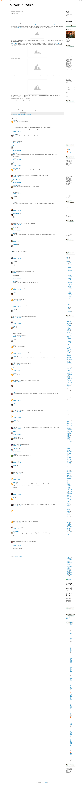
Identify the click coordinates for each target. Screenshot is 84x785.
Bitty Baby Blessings (68, 370)
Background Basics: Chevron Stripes (69, 336)
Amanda (14, 409)
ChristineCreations (16, 250)
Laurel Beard (15, 185)
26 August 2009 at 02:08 (17, 347)
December (69, 262)
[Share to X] (22, 113)
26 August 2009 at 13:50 (17, 545)
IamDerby (14, 465)
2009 (68, 261)
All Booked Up (69, 325)
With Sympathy (69, 562)
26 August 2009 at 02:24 (17, 381)
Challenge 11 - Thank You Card (70, 284)
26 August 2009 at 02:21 (17, 370)
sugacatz (14, 134)
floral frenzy (68, 427)
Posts (68, 87)
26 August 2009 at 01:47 (17, 306)
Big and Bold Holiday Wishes (69, 363)
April (68, 308)
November (69, 264)
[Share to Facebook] (24, 113)
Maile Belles (15, 244)
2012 (68, 257)
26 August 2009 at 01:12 (17, 176)
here (68, 604)
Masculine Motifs (69, 471)
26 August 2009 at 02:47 (17, 400)
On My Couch (69, 480)
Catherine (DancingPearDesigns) (18, 303)
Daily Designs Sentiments (69, 393)
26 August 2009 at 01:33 (17, 278)
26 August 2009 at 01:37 (17, 283)
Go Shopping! (68, 610)
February (69, 311)
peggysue (14, 356)
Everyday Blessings (68, 406)
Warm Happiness (69, 559)
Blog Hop (14, 114)
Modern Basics (69, 478)
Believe (68, 361)
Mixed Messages (69, 476)
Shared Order (69, 505)
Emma (14, 153)
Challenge (68, 384)
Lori (14, 292)
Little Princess (69, 469)
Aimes (69, 149)
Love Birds (68, 470)
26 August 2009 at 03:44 (17, 468)
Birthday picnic (70, 270)
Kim (14, 454)
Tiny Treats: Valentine (68, 548)
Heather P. (15, 420)
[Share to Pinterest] (25, 113)
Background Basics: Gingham (69, 342)
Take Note (68, 528)
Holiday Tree (69, 461)
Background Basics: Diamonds (69, 339)
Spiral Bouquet (69, 514)
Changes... (69, 278)
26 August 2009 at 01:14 (17, 199)
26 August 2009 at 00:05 (17, 159)
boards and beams (68, 377)
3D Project (68, 320)
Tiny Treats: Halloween (68, 546)
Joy (13, 497)
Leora (14, 384)
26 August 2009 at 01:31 (17, 272)
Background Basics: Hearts (69, 344)
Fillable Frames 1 (69, 421)
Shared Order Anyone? (70, 300)
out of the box (69, 484)
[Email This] (20, 113)
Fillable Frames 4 (69, 425)
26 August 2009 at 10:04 (17, 500)
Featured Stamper (68, 417)
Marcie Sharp (15, 320)
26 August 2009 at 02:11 (17, 353)
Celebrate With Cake (70, 294)
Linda (14, 233)
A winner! (69, 279)
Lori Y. (14, 196)
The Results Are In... (69, 272)
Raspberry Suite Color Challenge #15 (31, 24)
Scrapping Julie (15, 162)
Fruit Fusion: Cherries (69, 435)
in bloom (68, 463)
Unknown (14, 508)
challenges (68, 385)
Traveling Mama (15, 179)
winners (68, 561)
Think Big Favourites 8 (69, 539)
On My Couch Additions (69, 483)
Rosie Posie (69, 496)
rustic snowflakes (69, 499)
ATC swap (68, 330)
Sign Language (69, 506)
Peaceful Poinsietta (68, 488)
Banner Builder (69, 352)
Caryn (14, 261)
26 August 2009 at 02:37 (17, 389)
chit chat (68, 386)
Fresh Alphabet (69, 429)
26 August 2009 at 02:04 (17, 336)
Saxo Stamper (15, 531)
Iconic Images (69, 462)
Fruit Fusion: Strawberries (69, 437)
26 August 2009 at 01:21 (17, 241)
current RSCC (57, 43)
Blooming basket (69, 296)
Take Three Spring (68, 530)
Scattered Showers (68, 504)
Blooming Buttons (69, 292)
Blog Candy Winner (69, 287)
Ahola (68, 324)
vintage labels (69, 557)
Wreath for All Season (69, 571)
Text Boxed (68, 534)
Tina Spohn (15, 482)
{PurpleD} (14, 414)
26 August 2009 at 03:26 (17, 451)
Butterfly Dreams (69, 380)
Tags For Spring (69, 526)
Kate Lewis (69, 152)
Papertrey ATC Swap (70, 298)
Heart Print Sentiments (68, 449)
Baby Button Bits (69, 333)
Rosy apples (70, 282)
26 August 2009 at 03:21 (17, 434)
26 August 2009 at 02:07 (17, 342)
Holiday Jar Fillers (68, 456)
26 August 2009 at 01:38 (17, 289)
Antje (14, 392)
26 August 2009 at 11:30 (17, 528)
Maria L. (14, 520)
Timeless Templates (68, 541)
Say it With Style (69, 501)
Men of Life (68, 475)
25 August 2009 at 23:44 (17, 142)
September (69, 267)
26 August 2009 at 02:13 (17, 359)
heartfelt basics (69, 451)
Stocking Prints (69, 517)
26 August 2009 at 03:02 (17, 417)
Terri (14, 426)
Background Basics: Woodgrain (69, 350)
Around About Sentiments (69, 328)
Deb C (14, 145)
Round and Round (68, 498)
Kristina (14, 315)
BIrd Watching (69, 367)
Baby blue (69, 290)
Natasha (14, 476)
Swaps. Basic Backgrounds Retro (69, 524)
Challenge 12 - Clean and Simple (70, 276)
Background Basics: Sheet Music (69, 348)
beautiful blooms (69, 357)
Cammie (14, 227)
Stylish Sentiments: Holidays (69, 522)
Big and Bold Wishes (69, 365)
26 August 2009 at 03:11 (17, 428)
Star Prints (68, 516)
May (68, 307)
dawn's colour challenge (19, 114)
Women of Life (69, 564)
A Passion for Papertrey (22, 5)
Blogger (46, 782)
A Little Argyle (69, 323)
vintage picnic (69, 558)
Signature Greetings (68, 511)
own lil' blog (19, 27)
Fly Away (68, 428)
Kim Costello (15, 503)
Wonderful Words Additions (69, 567)
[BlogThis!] (21, 113)
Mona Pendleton (15, 298)
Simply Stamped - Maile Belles (71, 733)
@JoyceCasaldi (15, 168)
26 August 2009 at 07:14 (17, 488)
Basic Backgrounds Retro (69, 355)
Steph (14, 362)
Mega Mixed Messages (69, 474)
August (69, 269)
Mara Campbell (15, 471)
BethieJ (14, 431)
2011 (68, 258)
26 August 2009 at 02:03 (17, 317)
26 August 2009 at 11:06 (17, 522)
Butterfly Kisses (69, 382)
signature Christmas (68, 509)
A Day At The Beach (69, 322)
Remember (29, 114)
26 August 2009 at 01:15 (17, 224)
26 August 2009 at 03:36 (17, 462)
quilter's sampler (69, 493)
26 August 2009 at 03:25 (17, 445)
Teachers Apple (69, 532)
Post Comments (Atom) (18, 556)
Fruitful (68, 438)
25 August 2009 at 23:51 (17, 150)
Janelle (14, 281)
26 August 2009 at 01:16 (17, 230)
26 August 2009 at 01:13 (17, 193)
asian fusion (69, 329)
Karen (14, 120)
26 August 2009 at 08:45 (17, 494)
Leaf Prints (68, 464)
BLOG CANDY (70, 288)
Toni (14, 525)
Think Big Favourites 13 (69, 537)
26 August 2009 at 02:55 (17, 411)
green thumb (69, 441)
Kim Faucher (15, 437)
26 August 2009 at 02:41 (17, 394)
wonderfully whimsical (68, 569)
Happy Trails (69, 447)
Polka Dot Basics (69, 489)
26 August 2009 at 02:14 (17, 364)
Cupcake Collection (68, 390)
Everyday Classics (68, 410)
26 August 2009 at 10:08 (17, 505)
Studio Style (69, 519)
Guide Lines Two (69, 445)
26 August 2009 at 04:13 (17, 479)
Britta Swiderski (15, 448)
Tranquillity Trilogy (68, 550)
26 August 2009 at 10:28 (17, 517)
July (68, 304)
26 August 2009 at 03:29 (17, 456)
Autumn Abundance (68, 332)
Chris (14, 309)
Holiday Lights (69, 457)
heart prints (68, 450)
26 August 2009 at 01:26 (17, 258)
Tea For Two (69, 531)
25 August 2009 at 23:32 (17, 131)
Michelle (14, 350)
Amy (14, 202)
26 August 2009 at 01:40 (17, 295)
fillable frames (69, 420)
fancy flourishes (25, 114)
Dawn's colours (69, 302)
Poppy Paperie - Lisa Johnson (71, 659)
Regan (14, 326)
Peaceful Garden (69, 485)
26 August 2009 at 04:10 (17, 473)
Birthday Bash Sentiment (69, 369)
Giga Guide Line (69, 439)
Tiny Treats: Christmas (68, 544)
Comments (69, 89)
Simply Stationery (69, 512)
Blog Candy (69, 372)
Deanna (14, 403)
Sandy (14, 367)
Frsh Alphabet (69, 433)
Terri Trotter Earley (16, 213)
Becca (14, 207)
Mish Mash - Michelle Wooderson (71, 722)
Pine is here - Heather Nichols (71, 625)
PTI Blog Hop (52, 24)
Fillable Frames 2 (69, 423)
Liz (13, 339)
